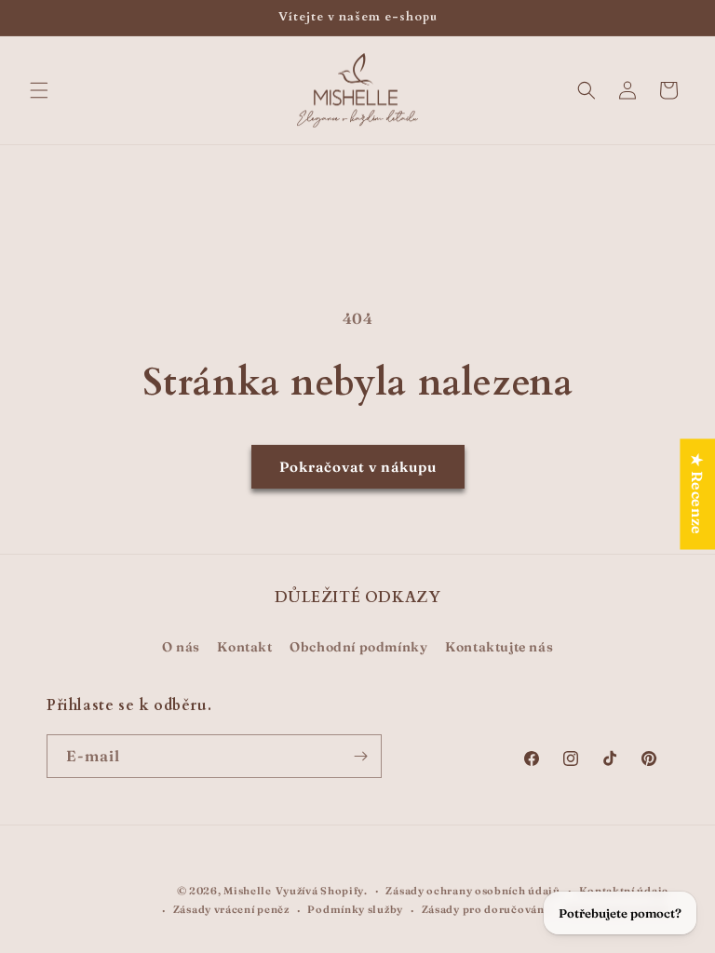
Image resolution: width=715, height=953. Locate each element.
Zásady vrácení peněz (231, 909)
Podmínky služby (355, 909)
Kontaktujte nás (499, 646)
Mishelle (247, 890)
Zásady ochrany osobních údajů (472, 890)
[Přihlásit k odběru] (360, 756)
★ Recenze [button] (697, 493)
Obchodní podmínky (358, 646)
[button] (39, 90)
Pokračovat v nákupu (358, 467)
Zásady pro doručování (485, 909)
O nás (181, 646)
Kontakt (244, 646)
